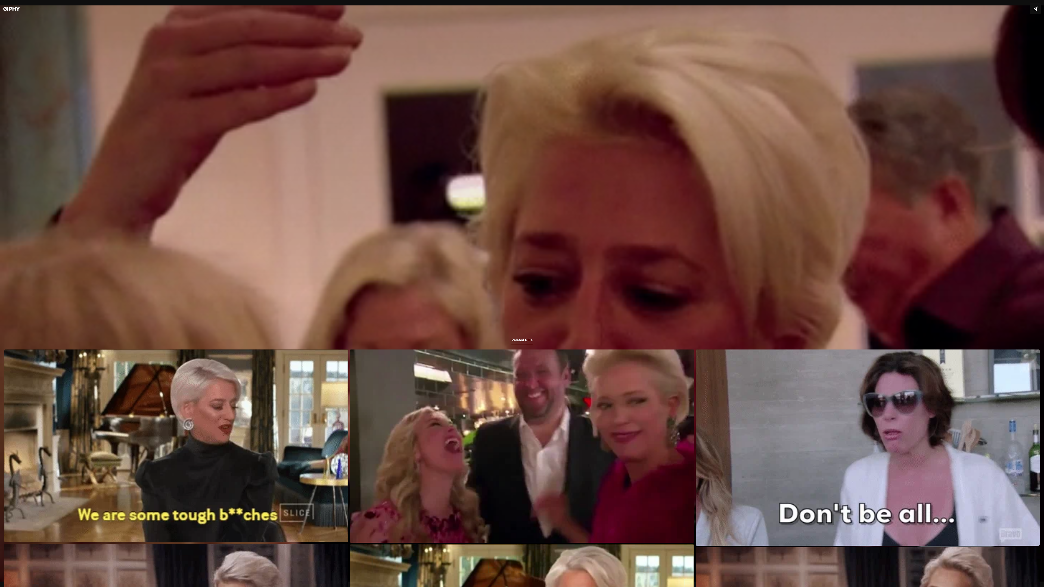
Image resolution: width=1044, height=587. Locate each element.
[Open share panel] (1035, 8)
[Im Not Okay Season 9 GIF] (522, 293)
